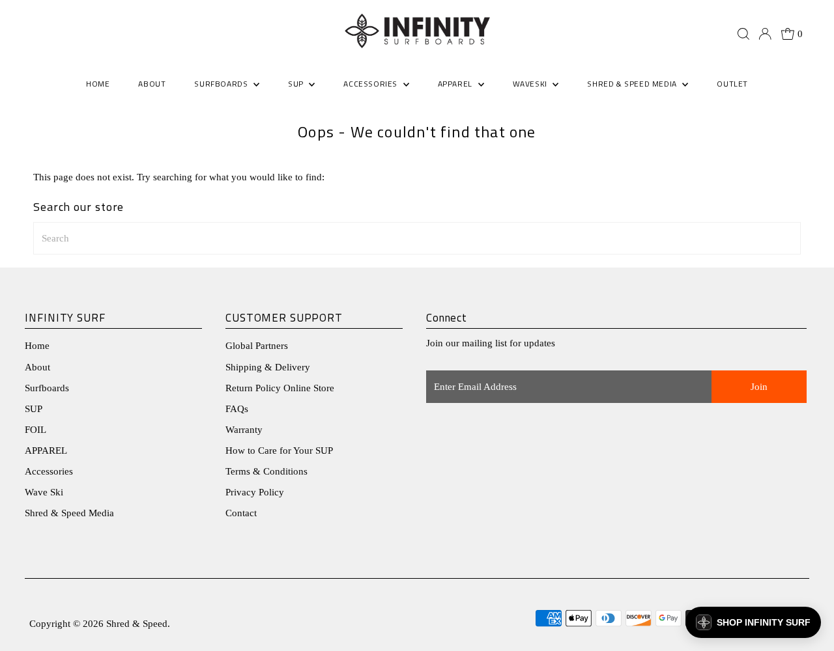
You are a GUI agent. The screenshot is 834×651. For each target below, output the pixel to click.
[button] (753, 622)
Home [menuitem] (97, 83)
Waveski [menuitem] (531, 83)
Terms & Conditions (266, 471)
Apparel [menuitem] (456, 83)
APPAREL (46, 450)
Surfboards (222, 83)
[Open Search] (743, 34)
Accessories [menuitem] (371, 83)
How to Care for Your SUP (279, 450)
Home (37, 345)
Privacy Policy (254, 492)
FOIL (35, 429)
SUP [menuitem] (297, 83)
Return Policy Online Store (279, 388)
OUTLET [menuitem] (732, 83)
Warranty (244, 429)
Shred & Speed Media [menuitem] (633, 83)
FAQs (236, 409)
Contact (241, 513)
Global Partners (256, 345)
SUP (33, 409)
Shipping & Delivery (267, 367)
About (37, 367)
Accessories (49, 471)
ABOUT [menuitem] (151, 83)
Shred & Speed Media (69, 513)
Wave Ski (44, 492)
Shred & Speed (136, 623)
